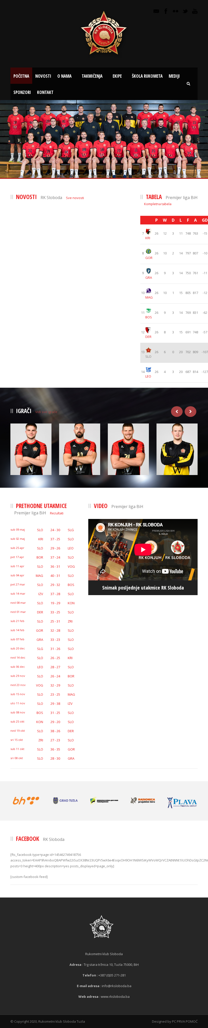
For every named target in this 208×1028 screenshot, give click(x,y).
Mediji (174, 76)
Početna (21, 76)
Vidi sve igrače (46, 412)
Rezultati (56, 513)
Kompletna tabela (157, 204)
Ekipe (117, 76)
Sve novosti (75, 197)
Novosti (43, 76)
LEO (148, 376)
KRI (147, 238)
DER (148, 336)
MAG (149, 297)
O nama (64, 76)
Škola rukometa (147, 76)
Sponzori (22, 92)
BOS (148, 317)
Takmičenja (92, 76)
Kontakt (45, 92)
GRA (148, 277)
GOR (148, 257)
